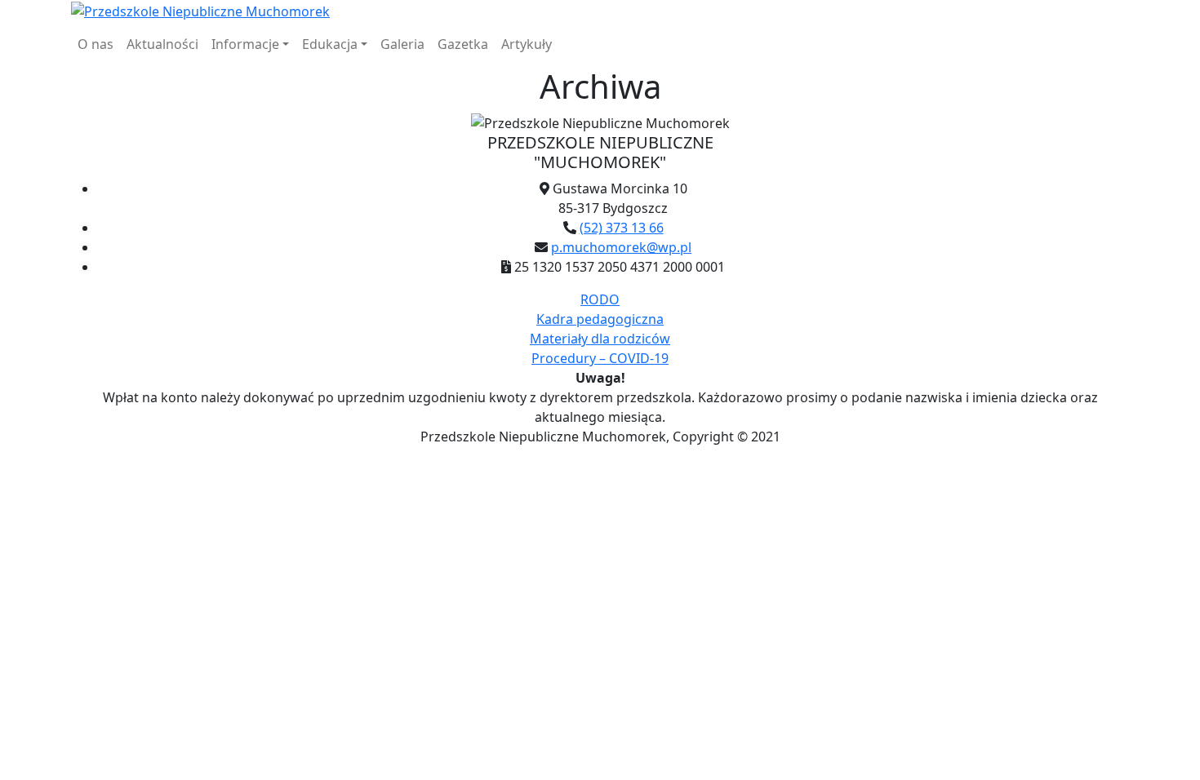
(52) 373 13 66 (622, 228)
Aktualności (162, 44)
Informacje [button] (245, 44)
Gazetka (463, 44)
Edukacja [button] (330, 44)
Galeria (402, 44)
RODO (600, 299)
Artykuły (526, 44)
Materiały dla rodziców (600, 339)
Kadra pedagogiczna (600, 319)
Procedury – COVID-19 (600, 358)
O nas (95, 44)
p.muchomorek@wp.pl (621, 247)
